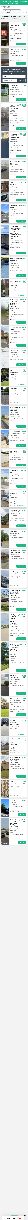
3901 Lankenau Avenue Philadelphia (15, 264)
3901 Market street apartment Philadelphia (14, 141)
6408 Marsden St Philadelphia (15, 514)
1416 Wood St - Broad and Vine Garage (14, 25)
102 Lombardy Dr (15, 699)
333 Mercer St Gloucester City (14, 88)
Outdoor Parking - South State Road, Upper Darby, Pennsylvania (15, 410)
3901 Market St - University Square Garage (14, 135)
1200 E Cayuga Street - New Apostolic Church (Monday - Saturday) (15, 303)
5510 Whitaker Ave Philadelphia (14, 475)
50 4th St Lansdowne (16, 240)
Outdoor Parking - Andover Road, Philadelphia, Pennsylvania (15, 760)
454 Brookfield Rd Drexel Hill (14, 372)
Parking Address (9, 10)
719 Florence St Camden (14, 52)
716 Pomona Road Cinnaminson (15, 598)
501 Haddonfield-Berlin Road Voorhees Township (13, 656)
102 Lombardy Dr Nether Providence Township (15, 702)
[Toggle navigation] (25, 7)
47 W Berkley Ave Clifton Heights (15, 434)
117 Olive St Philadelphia (13, 803)
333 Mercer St (14, 85)
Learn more (18, 3)
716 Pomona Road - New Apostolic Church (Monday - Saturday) (15, 593)
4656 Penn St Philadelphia (13, 353)
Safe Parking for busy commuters (15, 551)
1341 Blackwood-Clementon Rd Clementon (15, 681)
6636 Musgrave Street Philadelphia (15, 555)
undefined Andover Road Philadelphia (15, 765)
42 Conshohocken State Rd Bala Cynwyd (15, 333)
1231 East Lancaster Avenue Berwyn (14, 722)
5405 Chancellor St (14, 183)
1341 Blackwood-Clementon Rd (15, 676)
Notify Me (21, 80)
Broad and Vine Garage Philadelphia (15, 30)
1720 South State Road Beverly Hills (15, 415)
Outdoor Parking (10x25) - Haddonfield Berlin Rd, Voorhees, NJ (14, 647)
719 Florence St (14, 49)
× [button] (26, 1)
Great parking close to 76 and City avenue (16, 260)
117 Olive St (13, 800)
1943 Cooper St (14, 531)
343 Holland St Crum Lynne (14, 627)
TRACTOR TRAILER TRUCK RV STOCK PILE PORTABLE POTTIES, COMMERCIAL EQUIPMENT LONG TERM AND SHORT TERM (15, 232)
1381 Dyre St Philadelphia (13, 454)
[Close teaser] (25, 1215)
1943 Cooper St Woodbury (14, 534)
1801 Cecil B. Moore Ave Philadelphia (15, 166)
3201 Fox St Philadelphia (13, 210)
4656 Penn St (14, 351)
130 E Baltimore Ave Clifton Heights (14, 830)
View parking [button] (20, 295)
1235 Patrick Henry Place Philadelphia (13, 113)
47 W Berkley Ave (15, 431)
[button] (13, 1218)
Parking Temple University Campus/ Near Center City (14, 107)
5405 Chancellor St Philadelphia (13, 188)
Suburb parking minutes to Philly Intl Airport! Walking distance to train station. (14, 620)
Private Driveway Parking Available (15, 511)
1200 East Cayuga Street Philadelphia (15, 310)
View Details (21, 44)
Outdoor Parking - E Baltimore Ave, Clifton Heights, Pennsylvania (15, 823)
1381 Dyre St (13, 451)
